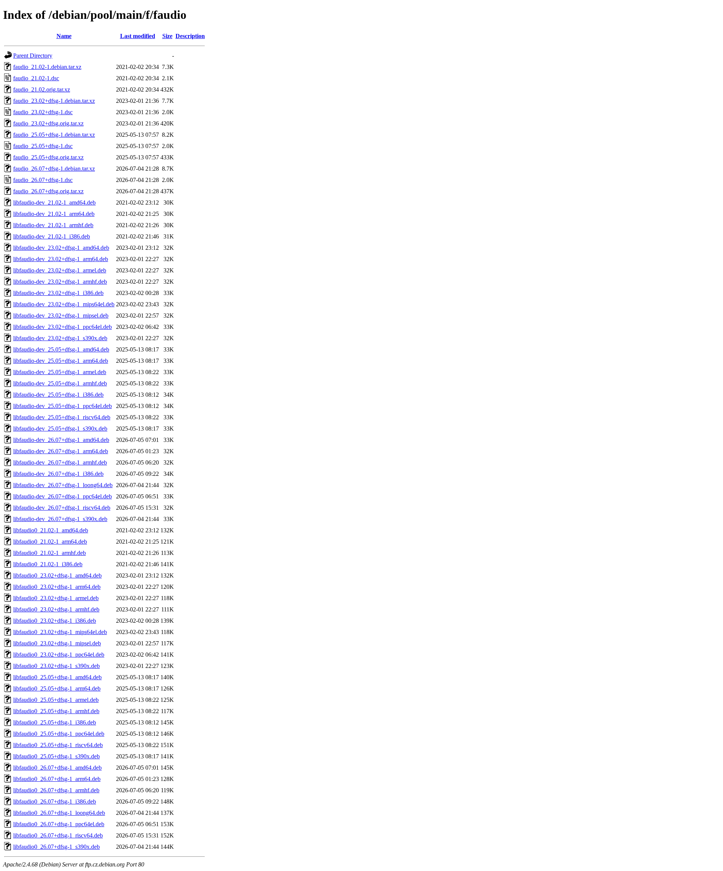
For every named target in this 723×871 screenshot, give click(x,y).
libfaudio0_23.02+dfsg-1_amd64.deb (57, 575)
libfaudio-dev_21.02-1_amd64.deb (54, 202)
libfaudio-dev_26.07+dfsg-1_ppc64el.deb (62, 496)
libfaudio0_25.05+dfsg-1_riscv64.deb (58, 745)
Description (190, 36)
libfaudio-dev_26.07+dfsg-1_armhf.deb (60, 462)
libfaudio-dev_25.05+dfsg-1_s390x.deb (60, 428)
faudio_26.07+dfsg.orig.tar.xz (48, 191)
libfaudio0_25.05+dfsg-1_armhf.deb (56, 711)
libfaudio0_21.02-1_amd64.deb (50, 530)
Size (167, 36)
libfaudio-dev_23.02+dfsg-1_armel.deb (59, 270)
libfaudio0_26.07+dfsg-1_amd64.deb (57, 767)
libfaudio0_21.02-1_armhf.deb (49, 553)
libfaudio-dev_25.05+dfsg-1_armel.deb (59, 372)
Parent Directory (32, 55)
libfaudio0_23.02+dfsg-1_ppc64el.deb (58, 654)
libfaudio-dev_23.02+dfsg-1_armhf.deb (60, 281)
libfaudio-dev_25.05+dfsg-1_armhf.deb (60, 383)
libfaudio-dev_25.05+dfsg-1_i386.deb (58, 394)
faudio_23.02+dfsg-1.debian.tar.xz (54, 101)
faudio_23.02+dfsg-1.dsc (43, 112)
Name (64, 36)
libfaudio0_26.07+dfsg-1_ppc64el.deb (58, 824)
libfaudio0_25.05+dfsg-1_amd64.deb (57, 677)
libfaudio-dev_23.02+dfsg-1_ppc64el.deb (62, 327)
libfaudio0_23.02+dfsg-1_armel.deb (56, 598)
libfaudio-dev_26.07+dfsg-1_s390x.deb (60, 519)
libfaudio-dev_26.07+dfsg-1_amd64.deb (61, 440)
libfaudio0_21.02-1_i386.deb (47, 564)
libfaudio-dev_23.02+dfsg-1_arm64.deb (60, 259)
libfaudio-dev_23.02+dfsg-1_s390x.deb (60, 338)
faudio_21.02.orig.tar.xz (41, 89)
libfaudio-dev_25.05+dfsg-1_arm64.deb (60, 361)
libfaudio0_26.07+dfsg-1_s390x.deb (56, 846)
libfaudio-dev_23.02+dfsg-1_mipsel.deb (60, 315)
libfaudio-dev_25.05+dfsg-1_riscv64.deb (61, 417)
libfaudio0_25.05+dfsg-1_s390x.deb (56, 756)
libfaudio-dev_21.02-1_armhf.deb (53, 225)
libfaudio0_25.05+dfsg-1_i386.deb (54, 722)
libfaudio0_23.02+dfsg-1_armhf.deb (56, 609)
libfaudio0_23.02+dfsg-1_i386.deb (54, 620)
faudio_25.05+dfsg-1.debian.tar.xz (54, 134)
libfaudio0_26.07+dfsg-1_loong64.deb (59, 813)
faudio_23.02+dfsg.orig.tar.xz (48, 123)
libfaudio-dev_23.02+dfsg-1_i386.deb (58, 293)
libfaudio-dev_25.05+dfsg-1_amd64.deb (61, 349)
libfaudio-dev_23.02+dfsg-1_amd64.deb (61, 247)
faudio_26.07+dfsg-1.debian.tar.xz (54, 168)
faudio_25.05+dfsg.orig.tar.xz (48, 157)
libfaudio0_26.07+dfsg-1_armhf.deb (56, 790)
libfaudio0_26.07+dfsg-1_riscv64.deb (58, 835)
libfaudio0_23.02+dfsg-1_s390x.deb (56, 666)
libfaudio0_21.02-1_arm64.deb (50, 541)
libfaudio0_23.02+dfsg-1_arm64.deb (57, 587)
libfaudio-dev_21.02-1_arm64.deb (54, 214)
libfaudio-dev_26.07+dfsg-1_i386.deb (58, 474)
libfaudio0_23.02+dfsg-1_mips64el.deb (60, 632)
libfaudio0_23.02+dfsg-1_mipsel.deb (57, 643)
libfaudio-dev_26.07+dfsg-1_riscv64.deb (61, 507)
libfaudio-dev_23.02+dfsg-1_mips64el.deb (63, 304)
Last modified (137, 36)
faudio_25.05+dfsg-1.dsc (43, 146)
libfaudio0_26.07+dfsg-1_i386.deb (54, 801)
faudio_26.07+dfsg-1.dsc (43, 180)
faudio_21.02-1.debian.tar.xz (47, 67)
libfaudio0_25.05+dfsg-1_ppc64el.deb (58, 733)
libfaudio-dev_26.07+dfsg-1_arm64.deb (60, 451)
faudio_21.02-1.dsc (36, 78)
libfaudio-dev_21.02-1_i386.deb (51, 236)
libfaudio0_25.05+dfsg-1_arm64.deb (57, 688)
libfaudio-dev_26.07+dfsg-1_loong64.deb (63, 485)
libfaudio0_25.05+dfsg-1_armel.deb (56, 700)
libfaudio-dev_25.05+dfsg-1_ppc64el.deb (62, 406)
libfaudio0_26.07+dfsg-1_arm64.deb (57, 779)
